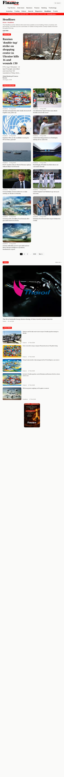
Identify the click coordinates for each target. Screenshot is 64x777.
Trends (55, 11)
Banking (44, 8)
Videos (23, 11)
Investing (9, 11)
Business (29, 8)
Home (4, 22)
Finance (36, 8)
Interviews (20, 8)
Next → (41, 254)
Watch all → (58, 262)
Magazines (38, 11)
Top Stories (11, 8)
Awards (30, 11)
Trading (16, 11)
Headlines (47, 11)
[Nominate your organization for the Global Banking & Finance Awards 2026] (32, 415)
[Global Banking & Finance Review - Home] (17, 3)
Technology (52, 8)
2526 (34, 254)
